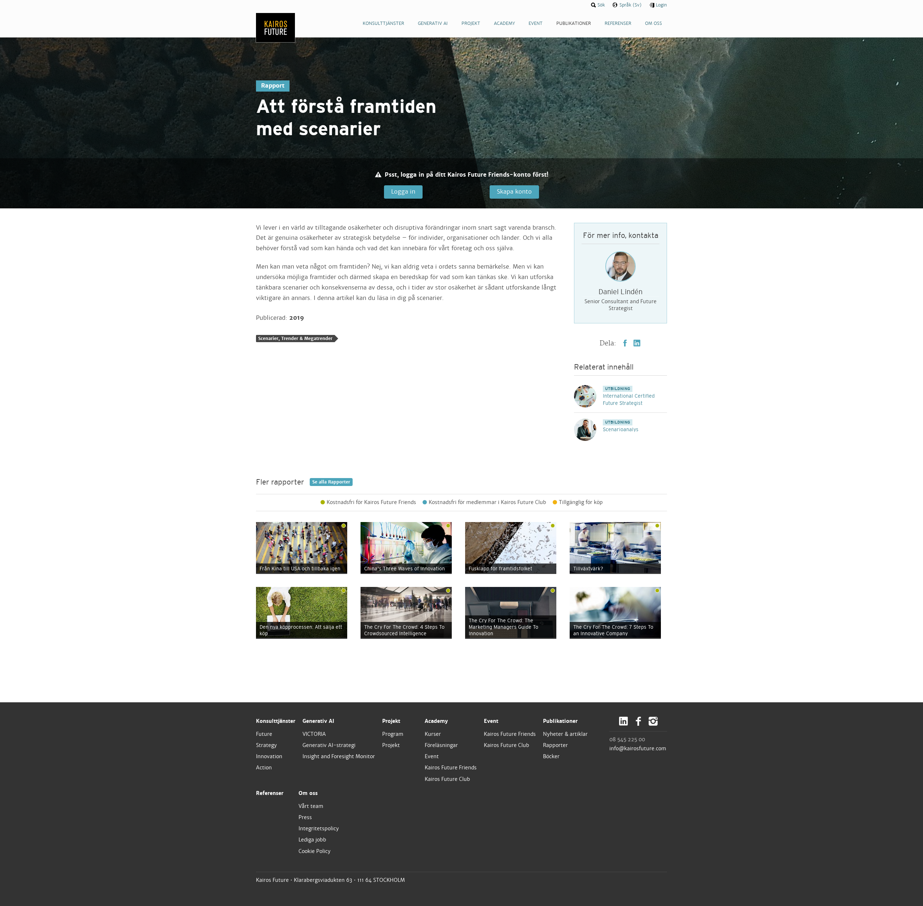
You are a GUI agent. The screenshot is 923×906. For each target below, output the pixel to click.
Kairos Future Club (447, 779)
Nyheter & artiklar (565, 734)
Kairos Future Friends (451, 767)
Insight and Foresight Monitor (338, 756)
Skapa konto (514, 191)
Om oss (308, 793)
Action (264, 767)
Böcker (551, 756)
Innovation (269, 756)
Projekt (391, 721)
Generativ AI (318, 721)
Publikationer (560, 721)
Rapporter (555, 745)
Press (305, 817)
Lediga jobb (312, 839)
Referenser (269, 793)
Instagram (653, 721)
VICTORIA (314, 734)
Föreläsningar (441, 745)
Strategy (266, 745)
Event (432, 756)
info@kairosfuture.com (637, 748)
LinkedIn (636, 343)
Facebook (625, 343)
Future (264, 734)
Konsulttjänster (275, 721)
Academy (436, 721)
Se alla (331, 482)
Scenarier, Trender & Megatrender (295, 338)
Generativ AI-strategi (328, 745)
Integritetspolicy (319, 828)
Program (392, 734)
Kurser (433, 734)
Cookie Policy (315, 851)
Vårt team (311, 806)
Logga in (403, 191)
